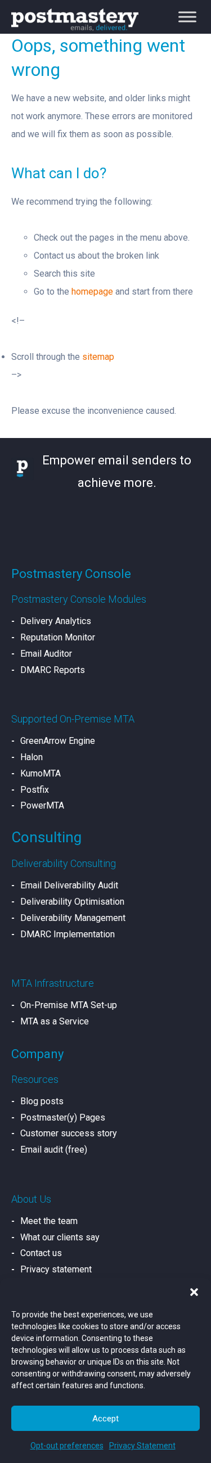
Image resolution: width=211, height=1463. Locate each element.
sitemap (98, 356)
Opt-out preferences (67, 1445)
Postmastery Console (71, 574)
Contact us (41, 1253)
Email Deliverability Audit (69, 885)
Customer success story (68, 1133)
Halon (31, 757)
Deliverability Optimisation (72, 901)
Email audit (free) (53, 1149)
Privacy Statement (142, 1445)
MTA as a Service (54, 1021)
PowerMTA (42, 805)
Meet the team (49, 1221)
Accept (105, 1419)
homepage (92, 291)
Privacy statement (56, 1269)
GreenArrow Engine (57, 740)
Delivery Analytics (55, 621)
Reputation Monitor (57, 637)
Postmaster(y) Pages (62, 1117)
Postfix (34, 789)
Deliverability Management (72, 918)
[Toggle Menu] (187, 17)
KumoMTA (40, 773)
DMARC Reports (52, 670)
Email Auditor (46, 653)
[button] (194, 1292)
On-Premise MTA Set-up (68, 1005)
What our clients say (60, 1237)
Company (37, 1054)
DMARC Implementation (67, 934)
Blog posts (42, 1101)
